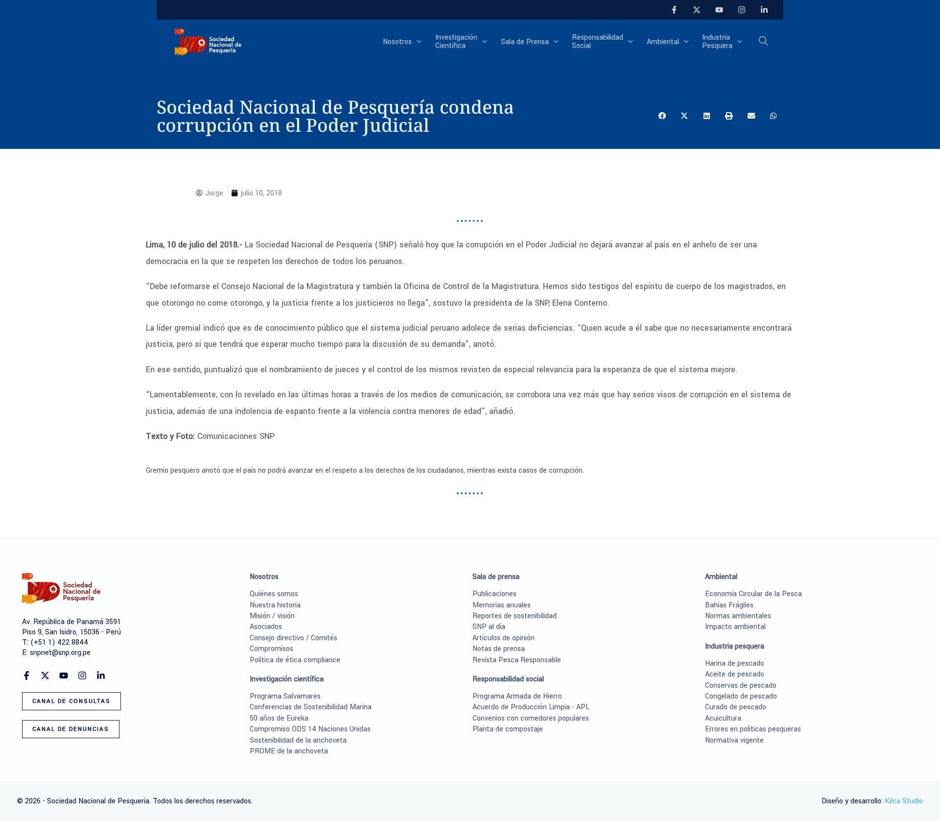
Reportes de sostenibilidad (514, 616)
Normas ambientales (738, 616)
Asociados (266, 627)
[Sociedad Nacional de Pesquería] (208, 41)
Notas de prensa (498, 649)
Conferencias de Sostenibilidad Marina (311, 707)
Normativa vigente (734, 740)
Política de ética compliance (295, 660)
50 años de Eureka (279, 718)
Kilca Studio (904, 801)
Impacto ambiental (735, 627)
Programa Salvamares (285, 696)
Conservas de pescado (740, 685)
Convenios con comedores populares (530, 718)
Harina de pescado (734, 663)
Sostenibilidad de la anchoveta (298, 740)
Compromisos (271, 649)
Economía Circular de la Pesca (753, 594)
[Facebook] (674, 10)
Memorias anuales (501, 605)
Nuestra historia (275, 605)
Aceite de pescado (734, 674)
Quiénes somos (274, 594)
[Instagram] (742, 10)
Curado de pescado (735, 707)
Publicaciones (494, 594)
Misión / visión (272, 616)
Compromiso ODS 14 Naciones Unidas (310, 729)
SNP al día (488, 627)
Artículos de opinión (503, 638)
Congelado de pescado (741, 696)
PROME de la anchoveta (289, 751)
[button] (417, 42)
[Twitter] (697, 10)
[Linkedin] (764, 10)
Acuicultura (723, 718)
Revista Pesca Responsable (516, 660)
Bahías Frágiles (729, 605)
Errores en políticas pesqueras (753, 729)
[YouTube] (719, 10)
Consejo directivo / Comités (293, 638)
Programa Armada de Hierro (517, 696)
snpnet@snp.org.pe (60, 653)
